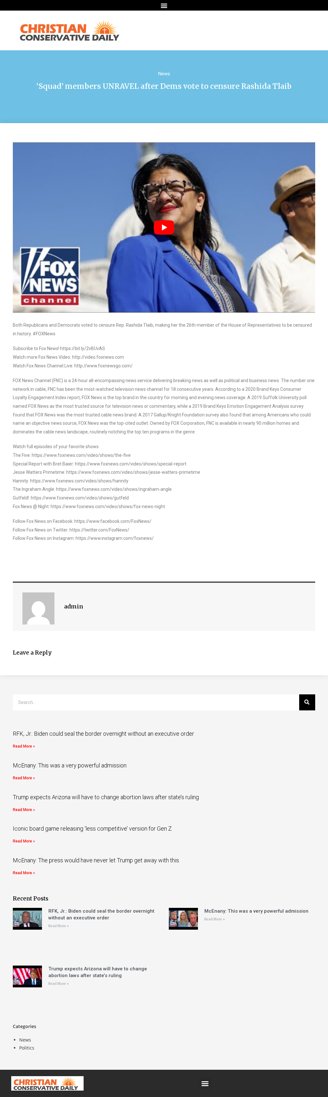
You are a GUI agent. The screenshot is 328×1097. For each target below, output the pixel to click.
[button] (164, 5)
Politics (26, 1048)
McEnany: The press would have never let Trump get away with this (96, 860)
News (164, 74)
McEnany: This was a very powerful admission (70, 765)
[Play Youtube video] (164, 227)
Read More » (24, 746)
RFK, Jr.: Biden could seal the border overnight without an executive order (103, 733)
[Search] (307, 702)
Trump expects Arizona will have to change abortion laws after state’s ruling (106, 797)
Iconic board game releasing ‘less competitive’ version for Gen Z (92, 828)
